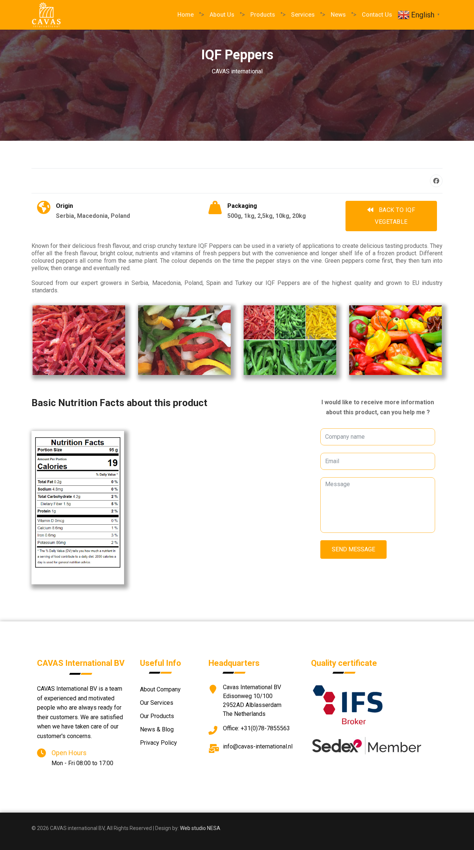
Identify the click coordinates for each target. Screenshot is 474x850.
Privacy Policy (158, 742)
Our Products (157, 716)
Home (185, 14)
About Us (222, 14)
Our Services (156, 702)
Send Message (353, 549)
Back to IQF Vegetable (395, 215)
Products (262, 14)
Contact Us (377, 14)
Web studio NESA (200, 828)
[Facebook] (436, 181)
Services (303, 14)
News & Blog (157, 729)
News (338, 14)
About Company (160, 689)
